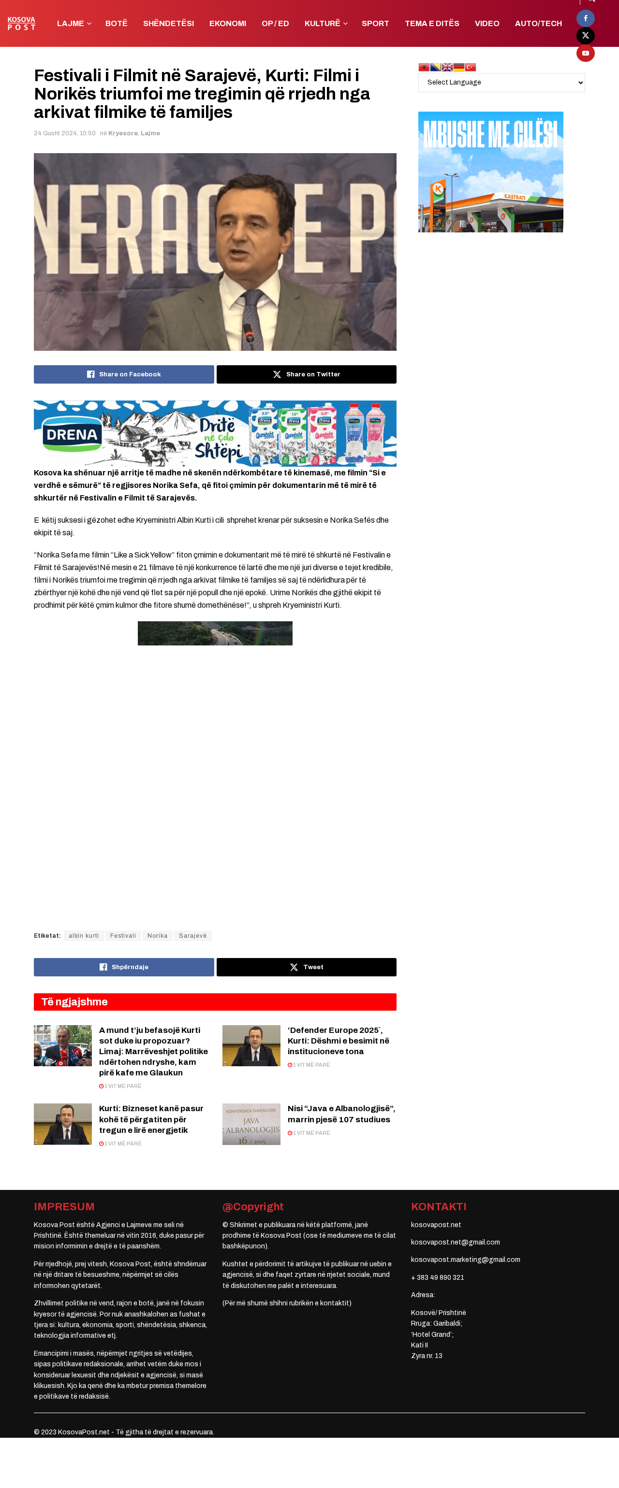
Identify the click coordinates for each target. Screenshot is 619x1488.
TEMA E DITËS (432, 23)
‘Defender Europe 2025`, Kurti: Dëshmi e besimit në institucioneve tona (338, 1041)
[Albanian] (424, 67)
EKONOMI (227, 23)
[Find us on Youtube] (585, 53)
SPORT (375, 23)
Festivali (123, 935)
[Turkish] (470, 67)
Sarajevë (193, 935)
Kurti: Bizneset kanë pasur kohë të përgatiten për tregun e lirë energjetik (151, 1119)
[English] (447, 67)
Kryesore (123, 133)
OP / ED (275, 23)
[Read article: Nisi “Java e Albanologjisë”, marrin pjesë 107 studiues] (251, 1124)
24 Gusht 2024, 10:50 (65, 133)
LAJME (70, 23)
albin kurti (84, 935)
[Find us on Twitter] (585, 35)
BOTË (116, 23)
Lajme (150, 133)
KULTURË (322, 23)
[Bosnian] (436, 67)
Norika (157, 935)
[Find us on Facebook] (585, 18)
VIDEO (487, 23)
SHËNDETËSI (168, 23)
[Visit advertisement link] (215, 433)
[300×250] (490, 171)
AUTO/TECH (538, 23)
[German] (459, 67)
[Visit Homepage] (21, 23)
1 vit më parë (122, 1086)
